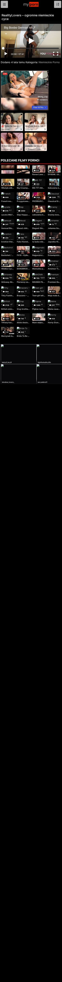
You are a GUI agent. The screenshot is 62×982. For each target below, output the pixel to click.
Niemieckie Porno (49, 62)
